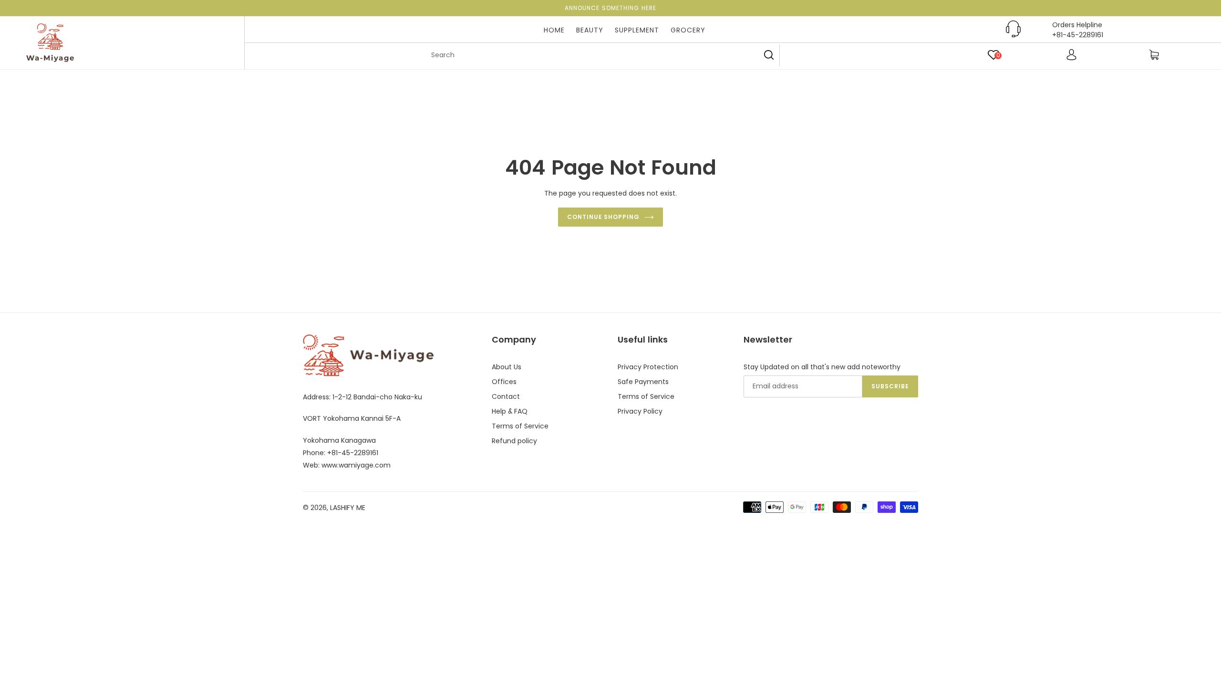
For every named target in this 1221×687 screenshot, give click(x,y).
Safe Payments (643, 381)
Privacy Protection (648, 367)
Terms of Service (520, 426)
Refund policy (514, 441)
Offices (504, 381)
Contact (506, 396)
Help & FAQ (510, 411)
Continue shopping (603, 217)
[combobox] (601, 55)
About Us (506, 367)
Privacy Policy (640, 411)
